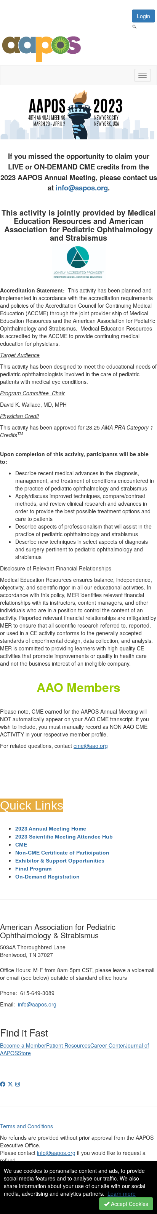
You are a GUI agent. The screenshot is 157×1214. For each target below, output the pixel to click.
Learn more (121, 1193)
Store (24, 1053)
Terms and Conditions (26, 1126)
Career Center (107, 1045)
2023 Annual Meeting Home (50, 829)
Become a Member (23, 1045)
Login (143, 16)
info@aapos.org (82, 187)
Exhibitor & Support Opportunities (59, 861)
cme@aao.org (91, 745)
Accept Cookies (128, 1204)
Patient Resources (68, 1045)
